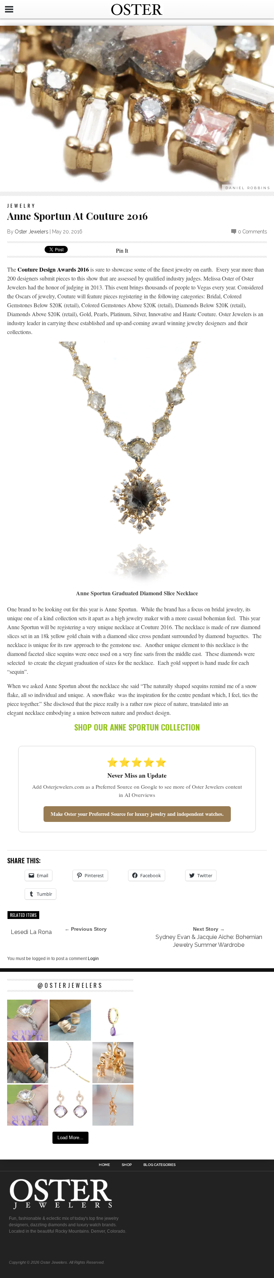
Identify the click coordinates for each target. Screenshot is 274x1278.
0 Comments (252, 231)
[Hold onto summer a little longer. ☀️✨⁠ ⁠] (27, 1062)
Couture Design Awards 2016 (53, 269)
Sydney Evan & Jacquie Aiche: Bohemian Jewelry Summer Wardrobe (209, 941)
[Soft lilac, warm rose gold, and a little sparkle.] (70, 1105)
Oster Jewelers (31, 231)
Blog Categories (159, 1165)
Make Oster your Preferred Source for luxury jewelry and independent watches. (137, 814)
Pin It (122, 250)
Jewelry (21, 205)
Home (104, 1165)
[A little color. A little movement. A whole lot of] (112, 1020)
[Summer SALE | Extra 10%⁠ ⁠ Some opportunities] (27, 1020)
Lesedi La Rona (31, 932)
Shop (127, 1165)
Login (93, 958)
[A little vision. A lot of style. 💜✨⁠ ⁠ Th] (70, 1062)
